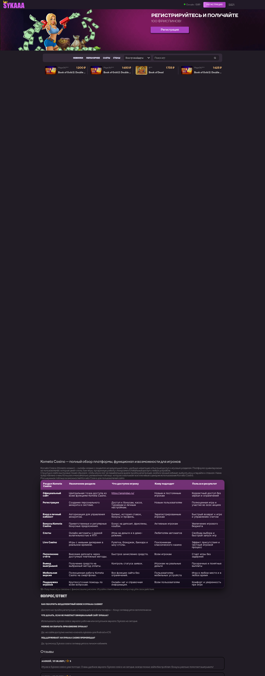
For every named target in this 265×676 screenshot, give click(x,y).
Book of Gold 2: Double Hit (72, 72)
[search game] (215, 58)
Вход (231, 5)
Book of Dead (156, 72)
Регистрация (214, 4)
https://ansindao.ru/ (122, 493)
